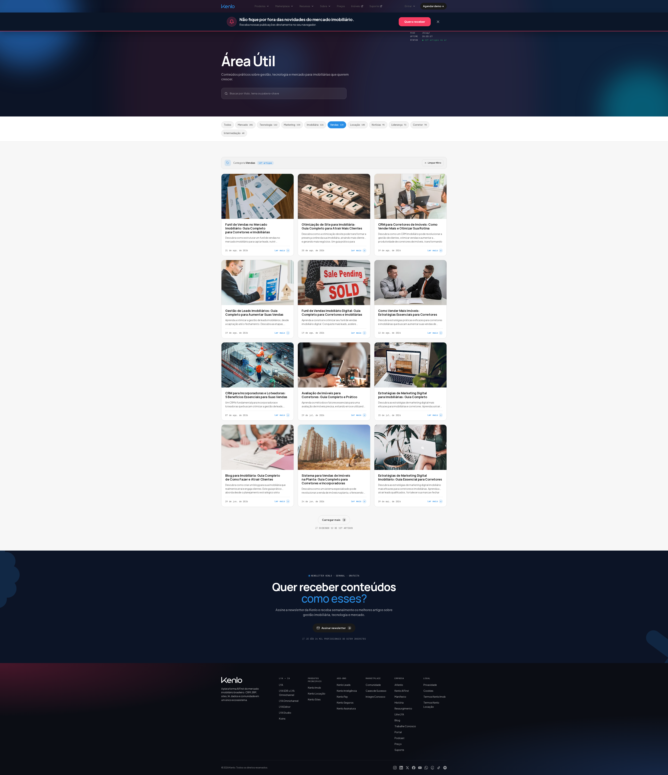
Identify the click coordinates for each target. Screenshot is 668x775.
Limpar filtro (434, 162)
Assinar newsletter (336, 627)
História (399, 702)
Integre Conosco (375, 696)
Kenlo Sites (314, 699)
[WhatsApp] (426, 767)
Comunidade (373, 684)
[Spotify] (445, 767)
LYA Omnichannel (289, 700)
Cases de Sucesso (376, 690)
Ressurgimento (403, 708)
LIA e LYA (399, 714)
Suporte (374, 6)
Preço (398, 743)
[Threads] (432, 767)
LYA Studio (285, 712)
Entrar (408, 6)
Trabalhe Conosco (405, 726)
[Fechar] (438, 22)
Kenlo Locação (316, 693)
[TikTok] (438, 767)
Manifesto (400, 696)
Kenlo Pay (342, 696)
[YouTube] (420, 767)
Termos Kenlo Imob (434, 696)
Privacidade (430, 684)
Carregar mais (333, 519)
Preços (341, 6)
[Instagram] (395, 767)
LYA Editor (285, 706)
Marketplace (282, 6)
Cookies (428, 690)
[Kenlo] (231, 680)
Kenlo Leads (344, 684)
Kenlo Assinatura (346, 708)
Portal (398, 732)
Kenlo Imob (314, 687)
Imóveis (355, 6)
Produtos (260, 6)
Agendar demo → (433, 6)
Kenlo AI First (402, 690)
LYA (281, 684)
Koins (282, 718)
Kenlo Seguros (345, 702)
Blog (397, 720)
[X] (407, 767)
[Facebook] (413, 767)
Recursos (305, 6)
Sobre (323, 6)
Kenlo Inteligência (347, 690)
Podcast (399, 738)
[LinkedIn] (401, 767)
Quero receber (414, 21)
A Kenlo (399, 684)
